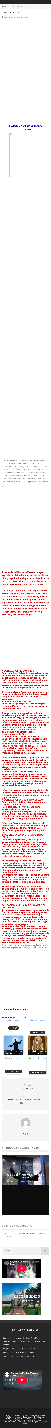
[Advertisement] (25, 46)
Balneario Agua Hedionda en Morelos (19, 1356)
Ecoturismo (27, 1417)
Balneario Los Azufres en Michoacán (18, 1352)
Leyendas (21, 1422)
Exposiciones (19, 1418)
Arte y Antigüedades (13, 1415)
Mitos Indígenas (33, 1422)
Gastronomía (31, 1418)
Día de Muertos (9, 1422)
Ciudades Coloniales (37, 1415)
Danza (17, 1417)
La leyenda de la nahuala (32, 1420)
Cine (25, 1415)
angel (5, 17)
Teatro (44, 1422)
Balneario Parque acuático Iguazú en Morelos (22, 1338)
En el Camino (39, 1417)
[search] (45, 1251)
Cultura (9, 1417)
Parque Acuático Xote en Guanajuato (19, 1348)
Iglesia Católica (14, 1420)
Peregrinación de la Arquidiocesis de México (23, 1100)
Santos (13, 17)
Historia (42, 1418)
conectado (26, 1233)
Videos (25, 1423)
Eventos (9, 1418)
